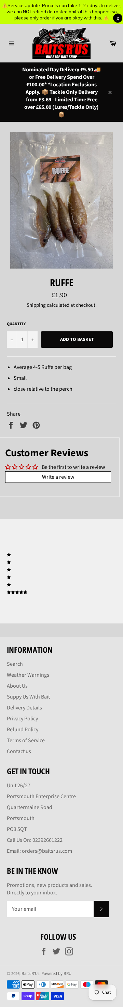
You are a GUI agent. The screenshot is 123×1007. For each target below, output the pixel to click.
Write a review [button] (58, 477)
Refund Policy (22, 729)
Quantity (16, 324)
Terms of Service (26, 740)
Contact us (19, 751)
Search (15, 664)
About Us (17, 686)
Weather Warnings (28, 675)
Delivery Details (24, 707)
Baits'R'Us (30, 973)
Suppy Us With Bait (28, 697)
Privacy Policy (22, 718)
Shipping (36, 305)
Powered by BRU (56, 973)
